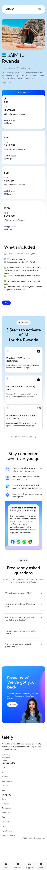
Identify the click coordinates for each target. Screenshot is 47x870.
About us (5, 812)
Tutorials (5, 822)
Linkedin (5, 760)
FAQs (4, 826)
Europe (5, 776)
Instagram (6, 755)
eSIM (11, 68)
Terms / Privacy (8, 835)
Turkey (5, 786)
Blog (3, 817)
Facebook (6, 757)
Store (4, 799)
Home (4, 68)
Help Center (7, 831)
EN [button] (39, 9)
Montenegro (7, 781)
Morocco (5, 790)
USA (3, 767)
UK (3, 772)
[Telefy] (9, 9)
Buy (6, 303)
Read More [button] (6, 83)
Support (5, 804)
